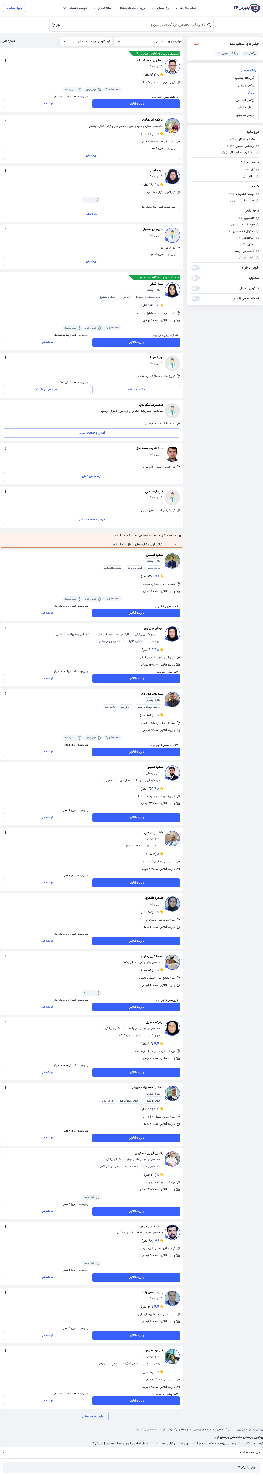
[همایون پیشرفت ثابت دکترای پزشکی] (172, 66)
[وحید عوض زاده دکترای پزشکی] (172, 1298)
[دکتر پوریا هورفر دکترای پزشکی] (172, 363)
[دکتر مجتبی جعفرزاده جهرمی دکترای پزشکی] (172, 1093)
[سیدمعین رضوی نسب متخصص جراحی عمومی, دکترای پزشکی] (172, 1232)
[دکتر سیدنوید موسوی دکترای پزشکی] (172, 699)
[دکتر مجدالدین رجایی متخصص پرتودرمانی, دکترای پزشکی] (172, 962)
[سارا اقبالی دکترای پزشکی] (172, 290)
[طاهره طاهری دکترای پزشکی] (172, 904)
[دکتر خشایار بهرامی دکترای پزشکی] (172, 838)
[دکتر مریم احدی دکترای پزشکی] (172, 176)
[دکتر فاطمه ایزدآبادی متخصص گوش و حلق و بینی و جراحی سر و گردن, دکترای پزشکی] (172, 125)
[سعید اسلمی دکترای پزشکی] (172, 561)
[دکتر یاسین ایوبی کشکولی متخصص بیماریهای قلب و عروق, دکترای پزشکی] (172, 1159)
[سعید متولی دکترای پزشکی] (172, 773)
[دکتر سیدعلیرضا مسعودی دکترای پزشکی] (172, 454)
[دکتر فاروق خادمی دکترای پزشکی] (172, 497)
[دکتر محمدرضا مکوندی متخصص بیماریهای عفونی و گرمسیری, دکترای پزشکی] (172, 410)
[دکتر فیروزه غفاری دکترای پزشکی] (172, 1356)
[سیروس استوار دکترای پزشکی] (172, 235)
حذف (197, 44)
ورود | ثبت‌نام (14, 8)
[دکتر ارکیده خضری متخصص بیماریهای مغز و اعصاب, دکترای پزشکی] (172, 1028)
